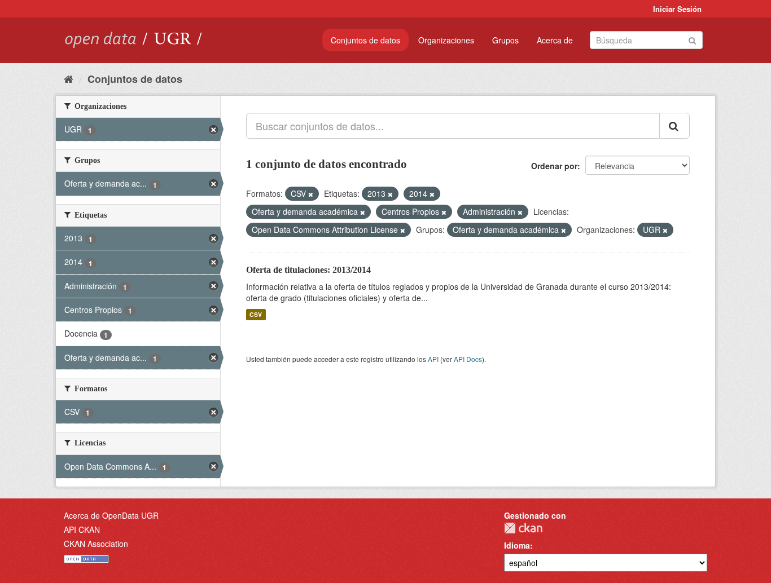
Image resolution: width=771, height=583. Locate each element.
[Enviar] (692, 39)
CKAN (523, 528)
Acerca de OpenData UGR (111, 515)
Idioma (517, 545)
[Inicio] (68, 78)
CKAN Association (96, 543)
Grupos (505, 40)
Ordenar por (554, 165)
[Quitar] (310, 193)
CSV (255, 314)
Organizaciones (446, 40)
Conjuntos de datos (365, 40)
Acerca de (555, 40)
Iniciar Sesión (677, 8)
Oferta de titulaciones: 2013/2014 (308, 270)
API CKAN (82, 529)
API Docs (468, 359)
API (433, 359)
